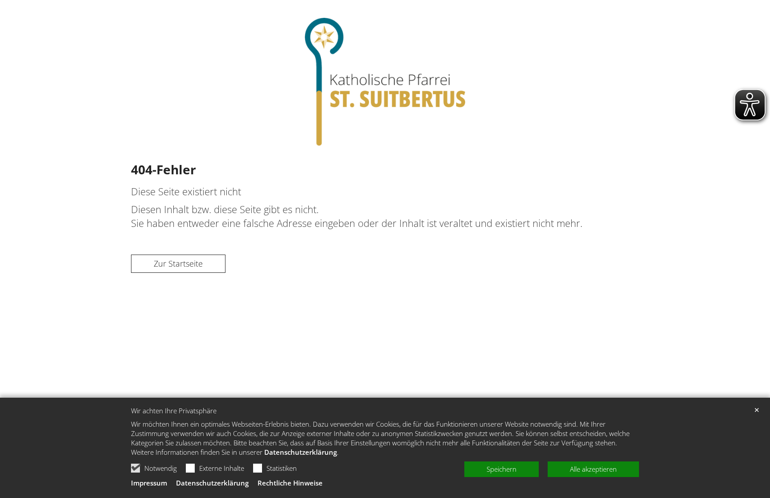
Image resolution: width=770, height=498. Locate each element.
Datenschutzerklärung (300, 452)
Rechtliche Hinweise (290, 482)
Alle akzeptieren (593, 469)
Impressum (149, 482)
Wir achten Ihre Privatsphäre (174, 411)
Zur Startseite (178, 263)
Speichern (501, 469)
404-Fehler (163, 169)
